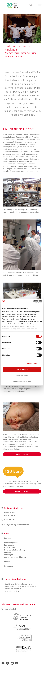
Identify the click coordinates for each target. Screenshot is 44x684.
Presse (7, 562)
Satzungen (8, 555)
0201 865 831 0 (11, 520)
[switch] (39, 342)
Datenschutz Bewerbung (14, 550)
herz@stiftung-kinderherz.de (16, 525)
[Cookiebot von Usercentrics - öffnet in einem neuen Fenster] (33, 301)
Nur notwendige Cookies (22, 381)
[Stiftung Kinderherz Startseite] (13, 5)
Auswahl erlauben (22, 375)
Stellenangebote (10, 542)
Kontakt (7, 538)
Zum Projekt (22, 454)
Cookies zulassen (22, 369)
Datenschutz (9, 547)
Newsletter (8, 566)
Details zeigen (32, 363)
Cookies (7, 552)
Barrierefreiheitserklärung (15, 557)
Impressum (9, 545)
